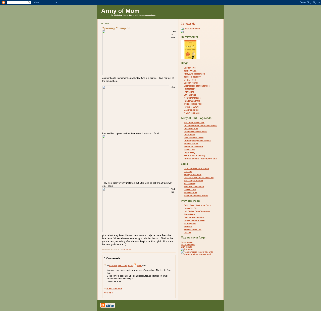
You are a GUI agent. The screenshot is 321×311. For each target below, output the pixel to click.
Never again (186, 242)
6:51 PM (127, 249)
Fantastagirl (189, 89)
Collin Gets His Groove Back (197, 205)
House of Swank (191, 107)
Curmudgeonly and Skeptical (197, 141)
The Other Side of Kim (194, 122)
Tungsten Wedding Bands (196, 196)
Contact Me (188, 23)
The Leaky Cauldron (193, 180)
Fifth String (189, 92)
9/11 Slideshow (188, 244)
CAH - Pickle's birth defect (196, 168)
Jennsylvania (190, 71)
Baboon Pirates (191, 83)
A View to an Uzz (191, 113)
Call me (187, 232)
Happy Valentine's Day (194, 220)
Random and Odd (192, 101)
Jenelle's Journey (192, 77)
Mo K (139, 265)
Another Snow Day (192, 229)
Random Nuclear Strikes (195, 132)
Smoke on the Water (193, 147)
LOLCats (188, 171)
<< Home (108, 293)
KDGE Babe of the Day (194, 156)
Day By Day (189, 153)
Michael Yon (189, 150)
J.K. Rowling (189, 183)
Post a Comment (114, 288)
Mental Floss (190, 80)
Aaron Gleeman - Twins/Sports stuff (200, 159)
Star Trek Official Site (194, 186)
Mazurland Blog (191, 110)
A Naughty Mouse (192, 98)
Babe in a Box (190, 193)
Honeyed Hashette (192, 174)
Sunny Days (189, 214)
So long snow (190, 223)
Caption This (190, 68)
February (188, 226)
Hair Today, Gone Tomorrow (197, 211)
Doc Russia (189, 135)
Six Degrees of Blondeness (197, 86)
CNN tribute (186, 247)
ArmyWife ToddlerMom (194, 74)
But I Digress (190, 95)
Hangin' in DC (190, 208)
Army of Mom (120, 10)
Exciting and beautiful (194, 217)
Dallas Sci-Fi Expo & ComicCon (198, 177)
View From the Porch (193, 138)
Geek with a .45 (191, 129)
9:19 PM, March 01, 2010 (121, 265)
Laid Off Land (190, 190)
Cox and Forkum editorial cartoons (200, 126)
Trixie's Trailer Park (193, 104)
